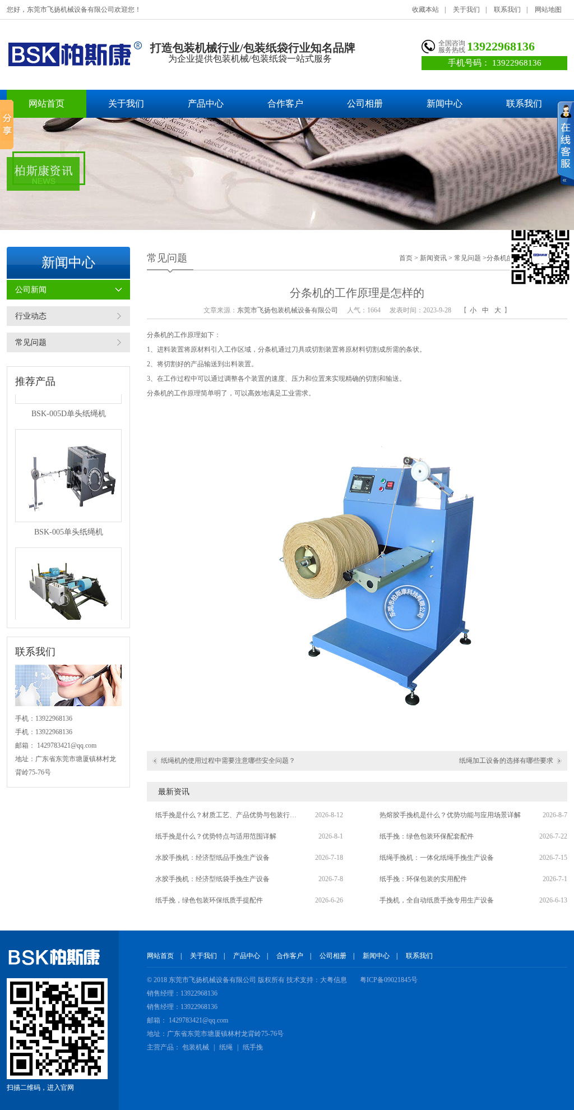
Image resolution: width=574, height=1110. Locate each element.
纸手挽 (253, 1047)
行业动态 (31, 316)
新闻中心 (444, 103)
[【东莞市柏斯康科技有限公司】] (74, 54)
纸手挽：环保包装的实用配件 (423, 879)
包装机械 (195, 1047)
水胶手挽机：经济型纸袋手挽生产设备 (212, 879)
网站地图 (548, 9)
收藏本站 (425, 9)
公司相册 (365, 103)
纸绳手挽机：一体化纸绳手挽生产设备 (436, 858)
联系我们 (507, 9)
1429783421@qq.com (66, 745)
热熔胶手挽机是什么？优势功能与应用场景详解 (450, 815)
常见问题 (31, 342)
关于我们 (466, 9)
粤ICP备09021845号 (389, 980)
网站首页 (46, 103)
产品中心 (206, 103)
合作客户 (285, 103)
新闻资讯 (433, 258)
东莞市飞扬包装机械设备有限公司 (287, 310)
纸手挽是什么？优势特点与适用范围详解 (215, 836)
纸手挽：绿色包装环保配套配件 (426, 836)
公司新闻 (31, 289)
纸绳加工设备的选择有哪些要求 (506, 760)
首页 (406, 258)
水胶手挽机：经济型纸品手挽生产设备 (212, 858)
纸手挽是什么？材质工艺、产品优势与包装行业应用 (228, 815)
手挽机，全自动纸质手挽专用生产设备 (436, 900)
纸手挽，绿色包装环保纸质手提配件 (209, 900)
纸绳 (226, 1047)
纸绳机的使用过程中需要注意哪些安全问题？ (228, 760)
